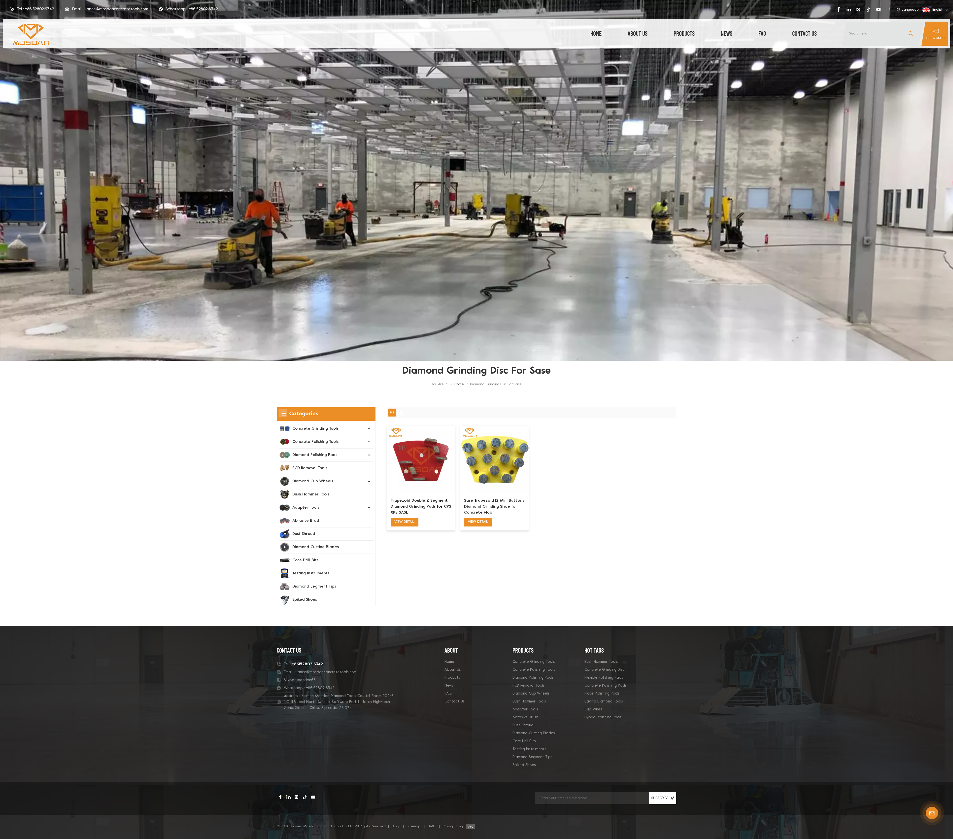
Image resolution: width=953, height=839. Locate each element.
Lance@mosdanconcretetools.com (116, 9)
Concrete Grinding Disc (604, 669)
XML (431, 826)
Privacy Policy (453, 826)
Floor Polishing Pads (601, 693)
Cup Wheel (593, 709)
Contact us (804, 33)
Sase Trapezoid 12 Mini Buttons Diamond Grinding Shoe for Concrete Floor (494, 507)
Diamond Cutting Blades (315, 547)
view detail (404, 522)
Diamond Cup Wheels (312, 481)
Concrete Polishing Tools (315, 442)
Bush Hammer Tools (310, 494)
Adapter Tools (305, 508)
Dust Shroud (303, 534)
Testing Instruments (310, 573)
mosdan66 (306, 680)
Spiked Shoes (304, 600)
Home (596, 33)
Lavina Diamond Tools (603, 701)
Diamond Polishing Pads (314, 455)
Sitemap (413, 826)
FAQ (762, 33)
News (726, 33)
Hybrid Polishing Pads (602, 717)
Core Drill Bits (305, 560)
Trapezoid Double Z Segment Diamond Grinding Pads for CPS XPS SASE (421, 507)
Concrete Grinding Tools (315, 429)
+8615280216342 (39, 9)
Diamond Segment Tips (314, 587)
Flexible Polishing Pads (603, 677)
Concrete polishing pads (605, 685)
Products (684, 33)
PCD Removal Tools (309, 468)
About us (637, 33)
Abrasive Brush (306, 521)
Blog (395, 826)
